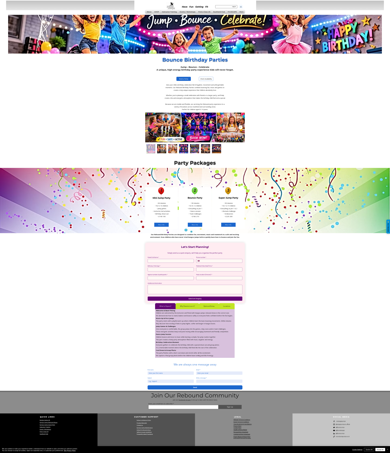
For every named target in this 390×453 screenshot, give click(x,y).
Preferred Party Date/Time (204, 266)
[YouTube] (334, 430)
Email (198, 370)
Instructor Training (45, 427)
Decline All (369, 450)
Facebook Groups (184, 400)
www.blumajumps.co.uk (343, 436)
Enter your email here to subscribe (160, 403)
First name (151, 370)
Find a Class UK (44, 432)
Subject (150, 378)
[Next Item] (240, 127)
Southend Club (44, 434)
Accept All (380, 450)
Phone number (201, 257)
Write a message (201, 378)
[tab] (165, 306)
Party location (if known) (204, 274)
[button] (241, 6)
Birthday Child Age (154, 266)
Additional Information (155, 283)
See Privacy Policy (70, 450)
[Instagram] (334, 424)
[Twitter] (334, 427)
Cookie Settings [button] (357, 450)
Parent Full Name (153, 257)
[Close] (387, 449)
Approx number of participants (158, 274)
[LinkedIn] (334, 434)
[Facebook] (334, 421)
